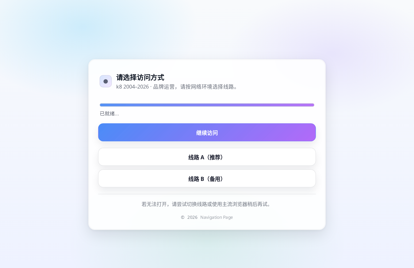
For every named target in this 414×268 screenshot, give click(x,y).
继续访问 (207, 132)
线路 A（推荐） (207, 157)
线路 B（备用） (207, 178)
